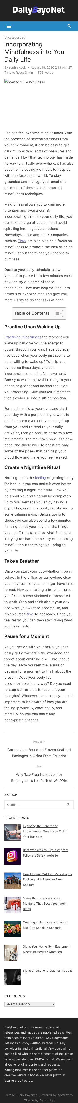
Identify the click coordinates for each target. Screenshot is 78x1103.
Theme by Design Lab (39, 1100)
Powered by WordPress (56, 1095)
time (30, 614)
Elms (22, 241)
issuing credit (14, 1080)
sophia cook (17, 67)
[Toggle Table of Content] (57, 313)
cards (28, 1080)
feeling (40, 478)
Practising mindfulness (22, 337)
